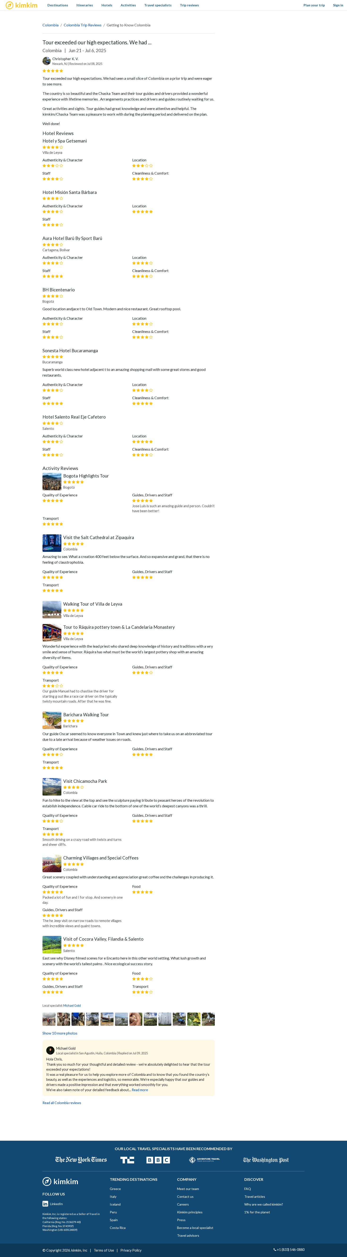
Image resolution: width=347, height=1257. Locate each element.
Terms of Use (104, 1250)
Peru (113, 1212)
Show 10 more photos (59, 1033)
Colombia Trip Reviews (83, 25)
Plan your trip (314, 5)
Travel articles (254, 1196)
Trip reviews (189, 5)
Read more (140, 1090)
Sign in (338, 5)
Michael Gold (72, 1005)
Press (181, 1220)
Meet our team (188, 1189)
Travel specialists (158, 5)
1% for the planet (257, 1212)
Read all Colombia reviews (61, 1103)
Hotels (107, 5)
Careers (183, 1204)
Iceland (115, 1204)
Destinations (57, 5)
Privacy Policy (130, 1250)
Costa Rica (118, 1228)
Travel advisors (188, 1235)
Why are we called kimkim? (263, 1204)
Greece (115, 1189)
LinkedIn (56, 1204)
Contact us (185, 1196)
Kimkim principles (190, 1212)
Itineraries (84, 5)
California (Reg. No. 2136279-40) (61, 1221)
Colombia (50, 25)
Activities (128, 5)
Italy (113, 1196)
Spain (114, 1220)
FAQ (247, 1189)
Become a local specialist (195, 1228)
